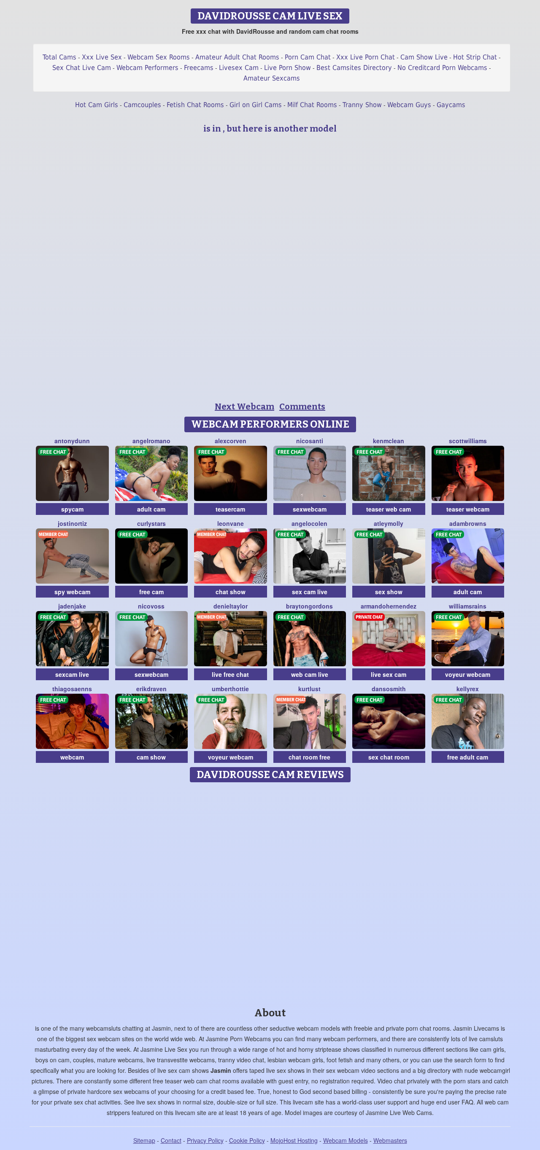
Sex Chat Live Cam (81, 68)
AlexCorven (230, 440)
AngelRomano (151, 440)
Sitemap (144, 1140)
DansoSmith (389, 688)
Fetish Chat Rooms (195, 105)
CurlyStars (151, 523)
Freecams (198, 68)
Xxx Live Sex (102, 57)
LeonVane (230, 523)
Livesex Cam (239, 68)
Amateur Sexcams (271, 78)
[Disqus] (270, 891)
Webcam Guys (409, 105)
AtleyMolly (388, 523)
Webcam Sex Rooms (158, 57)
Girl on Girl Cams (256, 105)
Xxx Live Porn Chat (365, 57)
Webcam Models (345, 1140)
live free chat (230, 674)
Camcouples (142, 105)
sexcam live (72, 674)
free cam (151, 591)
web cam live (309, 674)
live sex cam (388, 674)
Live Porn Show (287, 68)
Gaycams (451, 105)
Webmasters (390, 1140)
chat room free (309, 757)
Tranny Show (362, 105)
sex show (388, 591)
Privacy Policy (205, 1140)
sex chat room (388, 757)
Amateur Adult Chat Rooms (237, 57)
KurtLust (309, 688)
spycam (72, 509)
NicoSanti (309, 440)
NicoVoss (151, 606)
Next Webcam (244, 406)
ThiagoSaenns (72, 688)
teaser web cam (388, 509)
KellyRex (467, 688)
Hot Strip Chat (475, 57)
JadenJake (72, 606)
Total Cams (59, 57)
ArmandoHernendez (388, 606)
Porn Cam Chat (308, 57)
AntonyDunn (72, 440)
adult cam (151, 509)
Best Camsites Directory (354, 68)
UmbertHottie (230, 688)
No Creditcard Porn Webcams (442, 68)
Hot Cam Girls (96, 105)
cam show (151, 757)
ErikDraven (151, 688)
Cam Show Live (424, 57)
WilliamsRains (467, 606)
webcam (72, 757)
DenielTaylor (230, 606)
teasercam (230, 509)
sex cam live (309, 591)
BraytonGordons (309, 606)
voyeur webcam (467, 674)
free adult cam (467, 757)
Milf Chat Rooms (312, 105)
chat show (231, 591)
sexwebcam (310, 509)
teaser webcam (467, 509)
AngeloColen (309, 523)
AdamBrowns (467, 523)
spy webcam (72, 591)
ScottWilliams (468, 440)
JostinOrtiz (72, 523)
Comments (302, 406)
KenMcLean (388, 440)
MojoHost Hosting (294, 1140)
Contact (171, 1140)
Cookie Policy (247, 1140)
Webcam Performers (147, 68)
